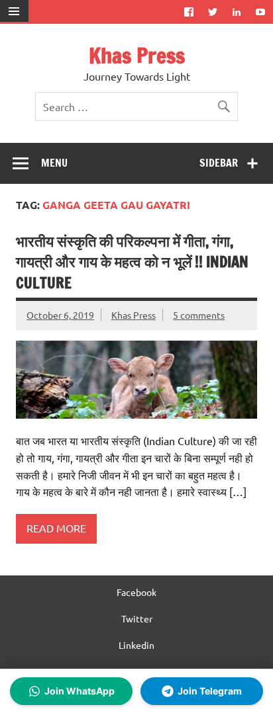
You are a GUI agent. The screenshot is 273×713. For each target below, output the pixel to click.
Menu (54, 162)
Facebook (136, 592)
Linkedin (136, 645)
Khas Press (137, 55)
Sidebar (218, 162)
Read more (56, 527)
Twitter (136, 618)
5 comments (199, 315)
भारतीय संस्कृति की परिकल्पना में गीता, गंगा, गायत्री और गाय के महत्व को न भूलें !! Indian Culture (132, 262)
